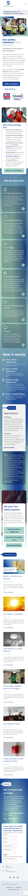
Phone (5, 842)
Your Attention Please (11, 724)
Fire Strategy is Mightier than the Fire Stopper (12, 687)
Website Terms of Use (14, 889)
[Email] (17, 877)
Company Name (8, 846)
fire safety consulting (12, 156)
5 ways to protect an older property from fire (13, 759)
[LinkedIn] (14, 877)
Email (5, 838)
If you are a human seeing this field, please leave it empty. (12, 857)
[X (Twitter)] (10, 877)
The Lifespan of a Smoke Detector (12, 650)
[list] (14, 448)
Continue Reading (9, 447)
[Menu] (25, 4)
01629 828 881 (8, 867)
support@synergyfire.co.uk (11, 871)
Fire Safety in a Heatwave (13, 614)
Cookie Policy (18, 887)
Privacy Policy (9, 887)
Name (5, 834)
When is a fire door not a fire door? (12, 577)
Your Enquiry (7, 849)
